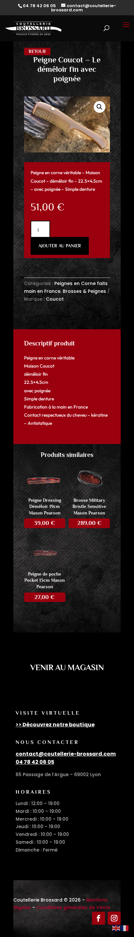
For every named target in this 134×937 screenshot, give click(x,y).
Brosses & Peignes (84, 291)
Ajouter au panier (59, 245)
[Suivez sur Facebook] (98, 918)
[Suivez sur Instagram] (114, 918)
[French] (125, 928)
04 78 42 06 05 (35, 762)
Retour (37, 51)
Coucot (55, 299)
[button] (99, 107)
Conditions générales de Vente (73, 907)
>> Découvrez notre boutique (55, 724)
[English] (116, 928)
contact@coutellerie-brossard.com (66, 754)
